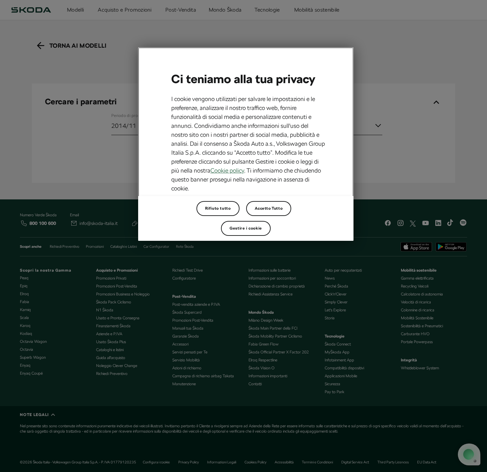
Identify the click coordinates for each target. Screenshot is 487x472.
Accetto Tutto (269, 208)
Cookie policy (227, 170)
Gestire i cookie (246, 228)
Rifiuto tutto (218, 208)
